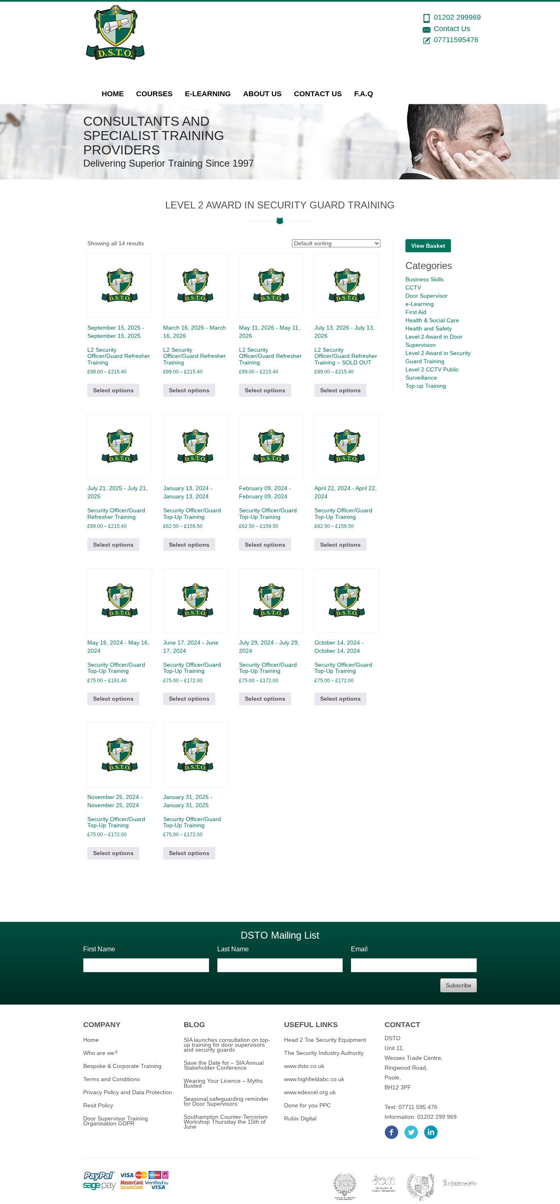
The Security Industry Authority (324, 1053)
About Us (262, 94)
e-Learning (208, 94)
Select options (113, 390)
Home (113, 94)
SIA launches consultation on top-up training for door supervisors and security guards (227, 1045)
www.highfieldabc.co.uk (314, 1079)
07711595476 (456, 40)
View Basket (428, 245)
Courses (154, 94)
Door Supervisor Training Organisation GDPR (115, 1121)
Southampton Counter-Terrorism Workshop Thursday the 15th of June (226, 1121)
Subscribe (458, 985)
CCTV (413, 287)
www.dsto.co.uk (304, 1066)
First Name (99, 949)
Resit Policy (98, 1105)
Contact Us (318, 94)
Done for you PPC (307, 1105)
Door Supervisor (426, 295)
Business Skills (424, 279)
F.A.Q (363, 94)
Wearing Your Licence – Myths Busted (223, 1083)
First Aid (415, 312)
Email (359, 949)
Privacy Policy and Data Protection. (128, 1092)
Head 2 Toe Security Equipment (325, 1040)
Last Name (233, 949)
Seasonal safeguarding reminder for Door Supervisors (226, 1101)
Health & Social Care (432, 320)
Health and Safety (428, 328)
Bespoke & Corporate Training (122, 1066)
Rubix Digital (300, 1118)
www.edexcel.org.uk (310, 1092)
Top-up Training (425, 385)
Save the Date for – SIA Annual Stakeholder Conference (224, 1065)
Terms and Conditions (111, 1079)
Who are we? (100, 1053)
